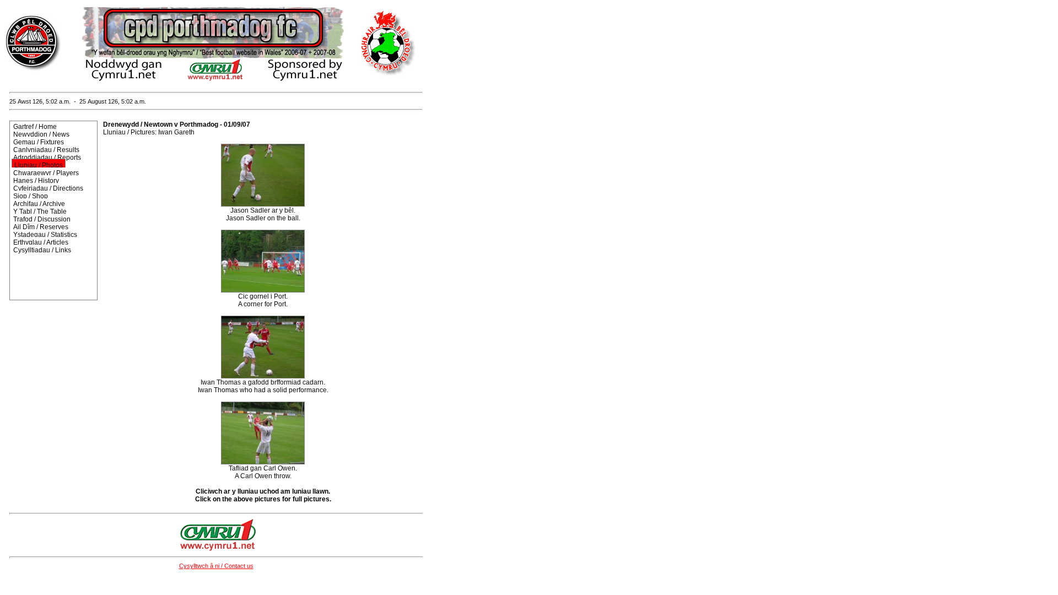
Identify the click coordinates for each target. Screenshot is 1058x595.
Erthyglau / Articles (40, 242)
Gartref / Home (35, 127)
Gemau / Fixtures (38, 142)
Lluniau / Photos (38, 165)
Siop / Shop (30, 196)
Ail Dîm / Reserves (40, 227)
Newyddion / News (41, 134)
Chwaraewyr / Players (46, 173)
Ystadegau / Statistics (45, 235)
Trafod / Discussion (42, 219)
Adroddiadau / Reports (47, 157)
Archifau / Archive (39, 204)
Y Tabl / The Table (40, 211)
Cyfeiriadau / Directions (48, 188)
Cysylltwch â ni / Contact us (216, 565)
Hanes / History (36, 181)
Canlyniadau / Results (46, 150)
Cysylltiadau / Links (42, 250)
